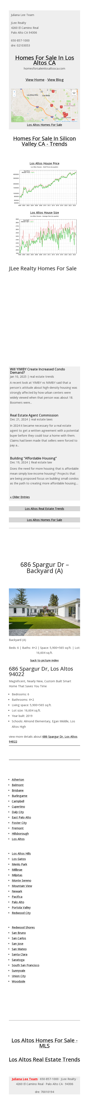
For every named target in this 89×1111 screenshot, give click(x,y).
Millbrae (17, 870)
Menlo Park (19, 864)
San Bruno (19, 933)
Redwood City (21, 913)
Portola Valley (21, 907)
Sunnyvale (18, 971)
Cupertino (18, 806)
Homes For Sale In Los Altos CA (44, 60)
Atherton (18, 779)
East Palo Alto (21, 817)
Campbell (18, 801)
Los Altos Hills (21, 853)
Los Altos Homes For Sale (44, 125)
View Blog (55, 79)
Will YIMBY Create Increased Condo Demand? (37, 371)
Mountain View (22, 886)
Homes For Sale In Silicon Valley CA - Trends (44, 141)
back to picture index (44, 660)
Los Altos (18, 839)
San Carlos (19, 938)
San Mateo (19, 949)
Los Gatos (19, 859)
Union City (19, 976)
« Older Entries (20, 497)
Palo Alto (18, 902)
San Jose (17, 944)
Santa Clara (19, 954)
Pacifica (17, 897)
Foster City (19, 823)
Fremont (18, 828)
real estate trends (42, 376)
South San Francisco (25, 965)
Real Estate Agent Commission (34, 415)
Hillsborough (20, 833)
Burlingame (19, 796)
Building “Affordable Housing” (33, 458)
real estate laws (42, 419)
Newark (17, 891)
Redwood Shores (23, 927)
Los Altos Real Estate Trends (44, 509)
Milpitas (17, 875)
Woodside (18, 981)
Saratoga (18, 960)
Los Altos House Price (44, 163)
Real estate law (41, 462)
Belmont (18, 785)
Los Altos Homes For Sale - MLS (45, 1042)
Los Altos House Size (44, 212)
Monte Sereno (21, 880)
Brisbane (18, 790)
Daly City (18, 812)
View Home (35, 79)
